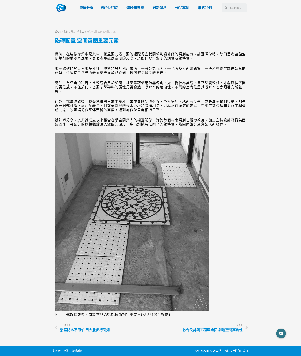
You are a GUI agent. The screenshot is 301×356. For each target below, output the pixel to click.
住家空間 (81, 31)
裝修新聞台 (69, 31)
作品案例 (182, 8)
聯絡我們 (205, 8)
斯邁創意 (77, 350)
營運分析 (86, 8)
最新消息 (160, 8)
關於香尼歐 (109, 8)
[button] (281, 333)
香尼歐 (58, 31)
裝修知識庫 (135, 8)
